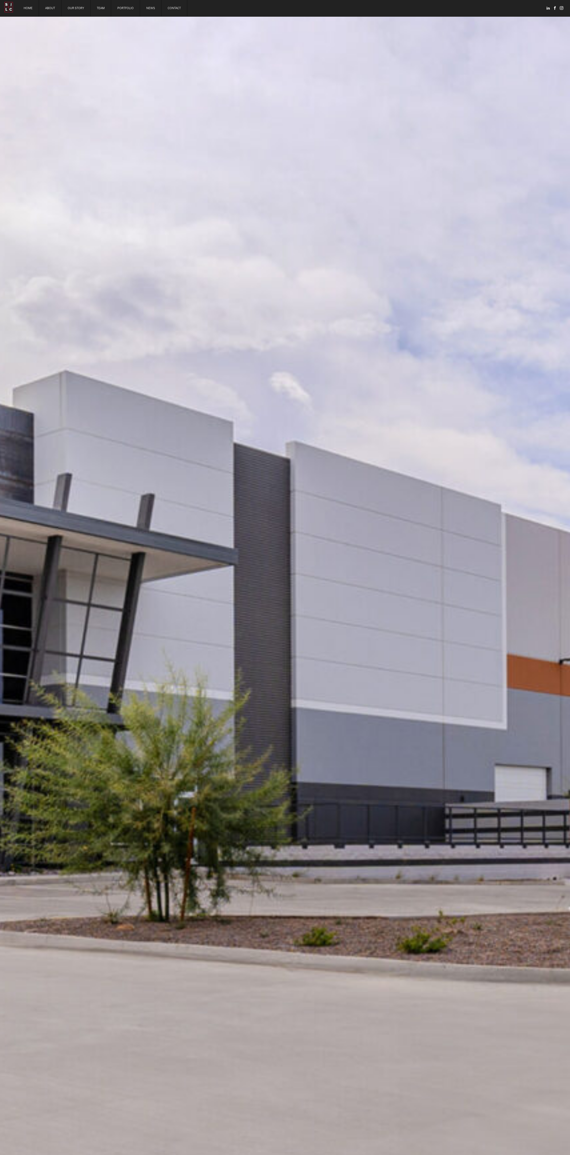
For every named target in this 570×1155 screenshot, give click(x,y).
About (50, 8)
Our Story (76, 8)
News (150, 8)
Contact (174, 8)
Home (28, 8)
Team (101, 8)
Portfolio (125, 8)
